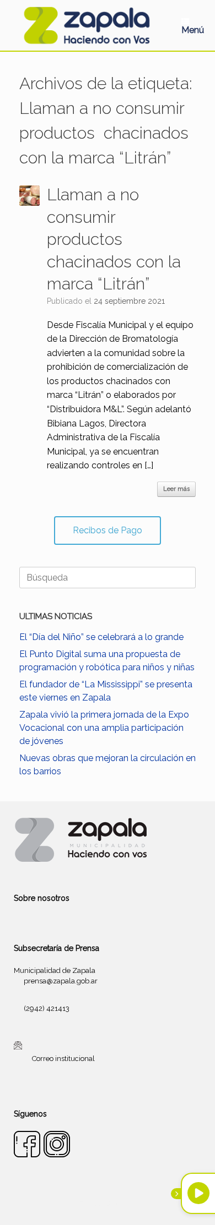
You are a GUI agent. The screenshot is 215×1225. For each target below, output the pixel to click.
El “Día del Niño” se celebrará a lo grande (101, 637)
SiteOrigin (120, 1203)
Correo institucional (63, 1058)
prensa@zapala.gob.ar (61, 981)
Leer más (176, 489)
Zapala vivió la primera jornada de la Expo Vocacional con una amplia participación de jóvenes (104, 727)
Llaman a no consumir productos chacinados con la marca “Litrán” (114, 239)
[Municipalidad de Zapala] (86, 25)
